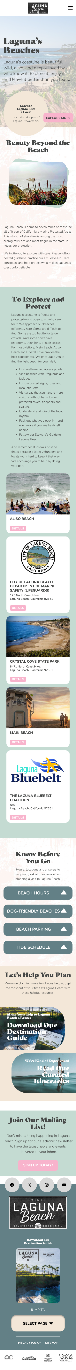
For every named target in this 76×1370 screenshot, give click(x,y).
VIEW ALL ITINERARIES (44, 1073)
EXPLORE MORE (58, 118)
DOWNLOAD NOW (32, 1028)
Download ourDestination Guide (38, 1241)
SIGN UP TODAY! (38, 1165)
